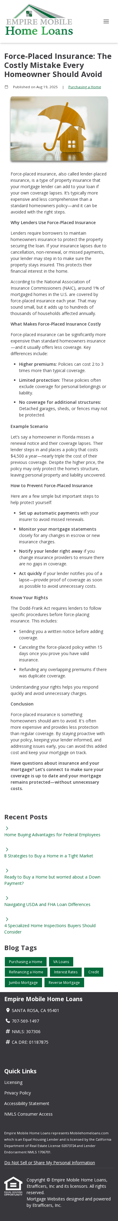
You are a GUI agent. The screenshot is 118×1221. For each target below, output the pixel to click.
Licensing (13, 1082)
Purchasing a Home (84, 87)
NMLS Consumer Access (28, 1114)
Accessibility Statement (26, 1103)
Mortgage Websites (46, 1199)
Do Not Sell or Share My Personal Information (49, 1162)
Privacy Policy (17, 1093)
